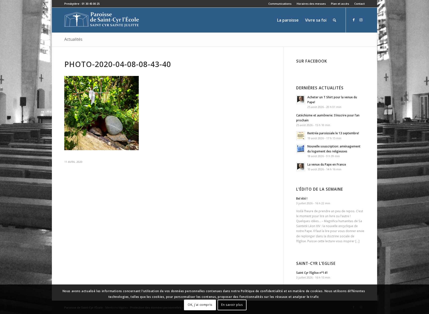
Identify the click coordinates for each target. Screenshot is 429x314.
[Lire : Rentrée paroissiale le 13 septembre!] (300, 135)
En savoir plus (232, 305)
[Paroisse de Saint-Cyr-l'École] (101, 20)
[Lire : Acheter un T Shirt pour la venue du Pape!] (300, 99)
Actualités (73, 39)
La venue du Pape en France (326, 164)
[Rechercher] (334, 20)
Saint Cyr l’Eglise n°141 (312, 273)
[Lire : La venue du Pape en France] (300, 166)
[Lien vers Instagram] (361, 20)
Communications (279, 3)
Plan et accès (340, 3)
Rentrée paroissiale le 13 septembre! (333, 133)
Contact (359, 3)
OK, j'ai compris (200, 305)
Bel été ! (301, 198)
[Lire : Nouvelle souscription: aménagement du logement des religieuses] (300, 148)
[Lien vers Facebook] (353, 20)
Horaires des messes (311, 3)
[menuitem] (280, 3)
